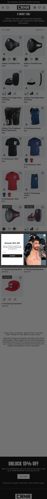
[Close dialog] (44, 235)
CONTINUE (12, 256)
